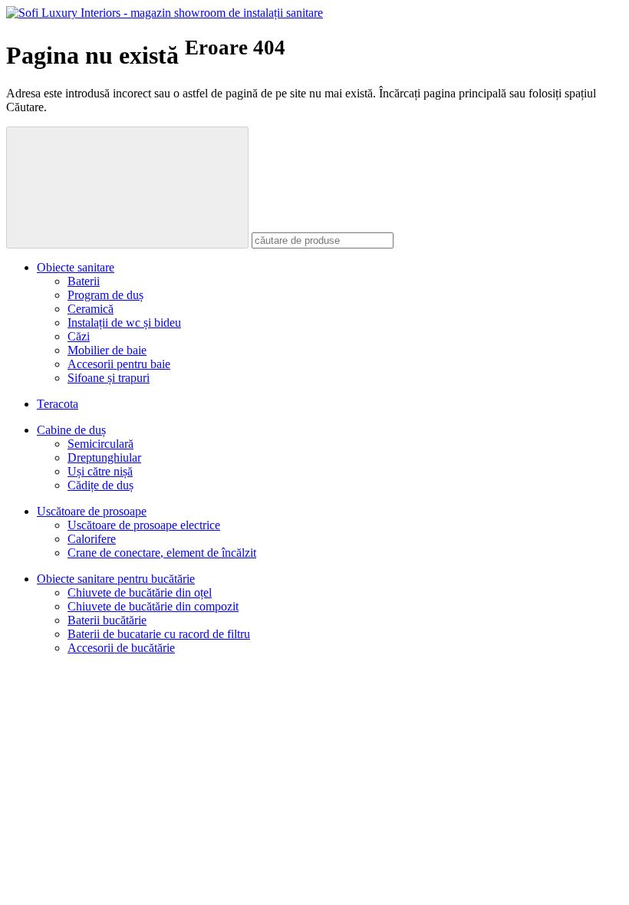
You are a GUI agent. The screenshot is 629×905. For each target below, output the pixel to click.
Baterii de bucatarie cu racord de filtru (159, 633)
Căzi (79, 336)
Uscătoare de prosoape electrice (144, 524)
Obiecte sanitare (75, 267)
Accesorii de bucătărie (121, 647)
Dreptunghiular (104, 457)
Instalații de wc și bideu (124, 322)
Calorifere (92, 538)
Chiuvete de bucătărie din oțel (140, 592)
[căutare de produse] (127, 187)
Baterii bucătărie (107, 620)
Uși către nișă (100, 471)
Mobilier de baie (107, 350)
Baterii (84, 281)
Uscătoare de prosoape (92, 511)
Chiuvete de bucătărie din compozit (153, 606)
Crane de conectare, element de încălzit (162, 552)
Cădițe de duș (100, 485)
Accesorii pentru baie (119, 363)
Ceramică (91, 308)
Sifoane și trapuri (109, 377)
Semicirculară (100, 443)
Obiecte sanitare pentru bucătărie (116, 578)
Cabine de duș (71, 429)
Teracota (57, 403)
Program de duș (105, 294)
